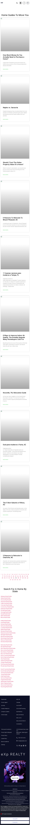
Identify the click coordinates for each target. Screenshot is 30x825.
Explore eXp (3, 699)
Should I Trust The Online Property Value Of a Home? (13, 163)
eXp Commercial (20, 714)
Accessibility (19, 724)
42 (12, 579)
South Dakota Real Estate (7, 671)
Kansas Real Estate (6, 624)
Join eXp (3, 705)
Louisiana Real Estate (6, 627)
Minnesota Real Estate (7, 636)
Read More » (6, 69)
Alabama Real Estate (6, 596)
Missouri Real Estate (6, 640)
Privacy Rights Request (6, 732)
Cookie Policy (4, 738)
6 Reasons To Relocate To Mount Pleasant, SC (13, 219)
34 (13, 578)
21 (11, 576)
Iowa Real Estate (5, 622)
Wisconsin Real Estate (7, 685)
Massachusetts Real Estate (8, 633)
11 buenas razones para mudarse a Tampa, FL (12, 274)
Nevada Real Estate (6, 646)
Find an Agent (4, 702)
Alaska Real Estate (6, 598)
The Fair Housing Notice (19, 801)
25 (20, 576)
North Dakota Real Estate (7, 657)
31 (6, 578)
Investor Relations (5, 708)
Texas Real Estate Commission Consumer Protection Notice (15, 799)
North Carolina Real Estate (8, 655)
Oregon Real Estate (6, 662)
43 (15, 579)
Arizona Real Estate (6, 600)
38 (23, 578)
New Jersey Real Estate (7, 650)
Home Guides (4, 714)
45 (20, 579)
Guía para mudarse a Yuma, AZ (14, 445)
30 (4, 578)
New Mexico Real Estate (7, 652)
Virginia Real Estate (6, 679)
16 (28, 574)
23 (15, 576)
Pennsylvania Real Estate (7, 664)
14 (24, 574)
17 (2, 576)
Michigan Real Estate (6, 634)
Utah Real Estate (5, 676)
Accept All (15, 818)
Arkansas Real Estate (6, 601)
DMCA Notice (15, 788)
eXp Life (18, 699)
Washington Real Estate (7, 681)
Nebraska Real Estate (6, 645)
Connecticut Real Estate (7, 607)
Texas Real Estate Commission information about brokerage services (15, 797)
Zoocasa (18, 702)
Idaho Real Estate (5, 615)
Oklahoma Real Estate (6, 660)
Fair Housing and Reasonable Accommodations (15, 793)
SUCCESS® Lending (20, 708)
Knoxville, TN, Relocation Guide (14, 393)
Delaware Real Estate (6, 608)
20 (9, 576)
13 (21, 574)
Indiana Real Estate (6, 620)
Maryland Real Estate (6, 631)
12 (19, 574)
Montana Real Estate (6, 641)
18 (4, 576)
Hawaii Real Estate (5, 614)
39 (25, 578)
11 (17, 574)
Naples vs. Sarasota (10, 107)
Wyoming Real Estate (6, 686)
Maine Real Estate (5, 629)
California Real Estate (6, 603)
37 (20, 578)
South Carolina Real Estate (8, 669)
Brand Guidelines (5, 741)
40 (27, 578)
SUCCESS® (19, 705)
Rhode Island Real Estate (7, 666)
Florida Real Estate (6, 610)
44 (17, 579)
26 (22, 576)
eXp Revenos (19, 711)
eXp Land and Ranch (21, 720)
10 (16, 574)
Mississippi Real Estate (7, 638)
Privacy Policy (4, 735)
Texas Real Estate (5, 674)
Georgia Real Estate (6, 612)
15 (26, 574)
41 (10, 579)
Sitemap (3, 744)
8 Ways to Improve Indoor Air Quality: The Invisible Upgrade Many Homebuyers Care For (14, 337)
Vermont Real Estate (6, 678)
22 (13, 576)
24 (18, 576)
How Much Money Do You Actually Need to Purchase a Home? (13, 57)
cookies (5, 806)
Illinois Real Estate (5, 617)
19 (6, 576)
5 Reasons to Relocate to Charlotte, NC (12, 556)
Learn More (19, 804)
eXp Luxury (18, 717)
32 (9, 578)
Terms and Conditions (6, 729)
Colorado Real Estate (6, 605)
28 (27, 576)
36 (18, 578)
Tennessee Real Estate (7, 672)
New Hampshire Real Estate (8, 648)
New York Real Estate (6, 653)
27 (25, 576)
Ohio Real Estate (5, 659)
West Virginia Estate (6, 683)
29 (2, 578)
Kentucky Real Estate (6, 626)
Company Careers (5, 711)
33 (11, 578)
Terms (17, 810)
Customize (15, 822)
